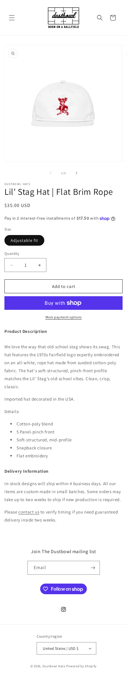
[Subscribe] (93, 568)
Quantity (11, 253)
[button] (11, 17)
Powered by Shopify (81, 666)
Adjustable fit (24, 240)
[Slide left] (50, 172)
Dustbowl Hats (54, 666)
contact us (28, 512)
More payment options (63, 317)
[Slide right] (76, 172)
